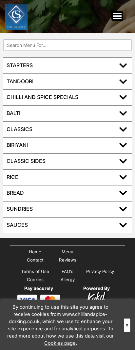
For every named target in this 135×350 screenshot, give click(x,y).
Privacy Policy (100, 271)
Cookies (35, 279)
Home (35, 251)
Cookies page (60, 343)
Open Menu (117, 16)
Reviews (67, 259)
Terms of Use (35, 271)
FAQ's (67, 271)
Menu (67, 251)
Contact (35, 259)
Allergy (68, 279)
